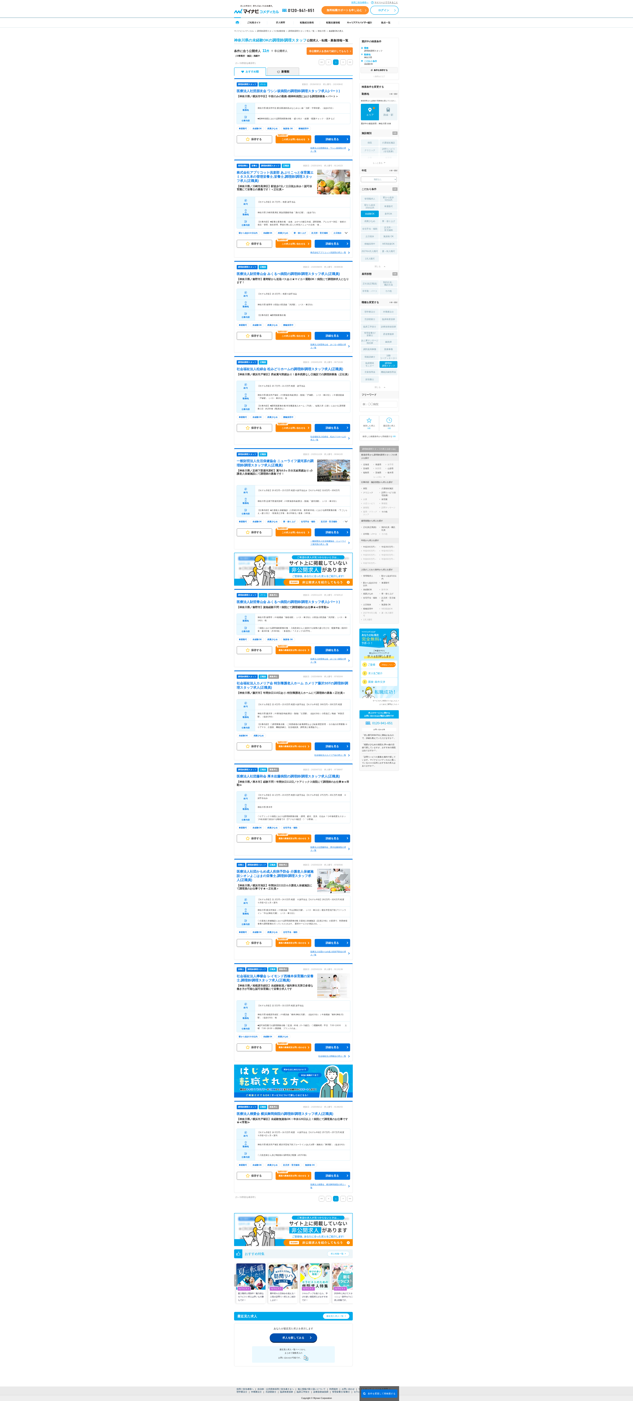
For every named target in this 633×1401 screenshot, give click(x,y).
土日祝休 (369, 236)
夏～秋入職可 (388, 251)
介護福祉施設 (388, 142)
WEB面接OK (388, 244)
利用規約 (333, 1389)
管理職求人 (369, 199)
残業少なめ (369, 221)
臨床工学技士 (303, 1392)
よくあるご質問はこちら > (389, 704)
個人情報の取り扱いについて (312, 1389)
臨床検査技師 (286, 1392)
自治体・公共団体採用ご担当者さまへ (275, 1389)
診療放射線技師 (320, 1392)
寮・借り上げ (388, 221)
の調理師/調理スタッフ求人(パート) (288, 91)
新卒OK (388, 214)
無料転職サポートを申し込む (344, 10)
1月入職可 (370, 258)
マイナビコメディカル (244, 31)
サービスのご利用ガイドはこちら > (386, 701)
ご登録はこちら (386, 665)
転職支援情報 (333, 22)
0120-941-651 (298, 10)
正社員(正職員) (370, 283)
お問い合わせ (348, 1389)
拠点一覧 (386, 22)
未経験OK (370, 214)
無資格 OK (388, 236)
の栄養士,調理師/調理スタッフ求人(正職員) (275, 876)
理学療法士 (242, 1392)
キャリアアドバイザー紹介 (359, 22)
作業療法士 (256, 1392)
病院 (370, 142)
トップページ (237, 22)
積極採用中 (369, 244)
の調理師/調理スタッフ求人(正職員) (288, 274)
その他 (388, 291)
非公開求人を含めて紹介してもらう (329, 51)
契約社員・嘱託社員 (388, 283)
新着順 (285, 71)
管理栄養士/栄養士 (341, 1392)
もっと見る (378, 163)
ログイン (383, 10)
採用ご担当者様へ (359, 2)
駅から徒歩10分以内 (369, 206)
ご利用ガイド (254, 22)
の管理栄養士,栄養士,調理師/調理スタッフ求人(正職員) (275, 177)
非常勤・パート (369, 291)
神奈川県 (322, 31)
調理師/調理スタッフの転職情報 (271, 31)
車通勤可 (388, 206)
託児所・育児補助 (388, 228)
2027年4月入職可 (370, 251)
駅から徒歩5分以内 (388, 198)
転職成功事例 (307, 22)
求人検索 (280, 22)
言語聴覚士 (271, 1392)
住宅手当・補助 (369, 229)
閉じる (378, 266)
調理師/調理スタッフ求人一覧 (301, 31)
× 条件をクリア (379, 76)
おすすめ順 (252, 71)
